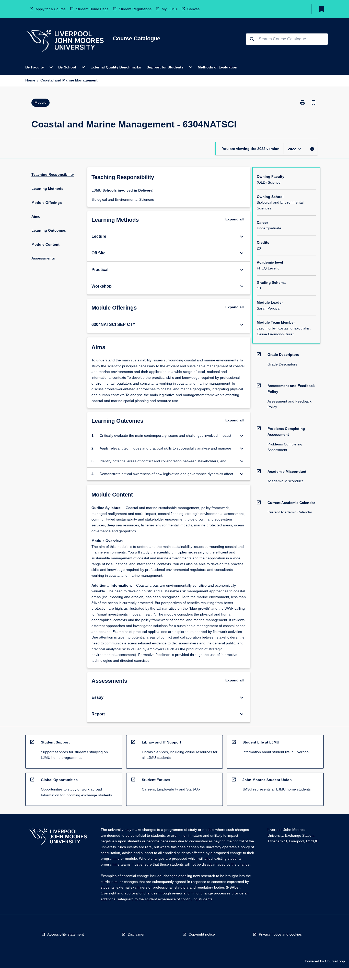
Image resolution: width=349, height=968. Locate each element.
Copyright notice (202, 934)
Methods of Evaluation (217, 67)
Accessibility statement (65, 934)
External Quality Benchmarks (115, 67)
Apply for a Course (51, 9)
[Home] (65, 41)
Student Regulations (135, 9)
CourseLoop (335, 961)
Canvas (193, 9)
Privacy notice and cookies (280, 934)
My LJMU (169, 9)
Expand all (234, 219)
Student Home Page (92, 9)
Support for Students (165, 67)
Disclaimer (136, 934)
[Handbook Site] (58, 837)
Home (30, 80)
